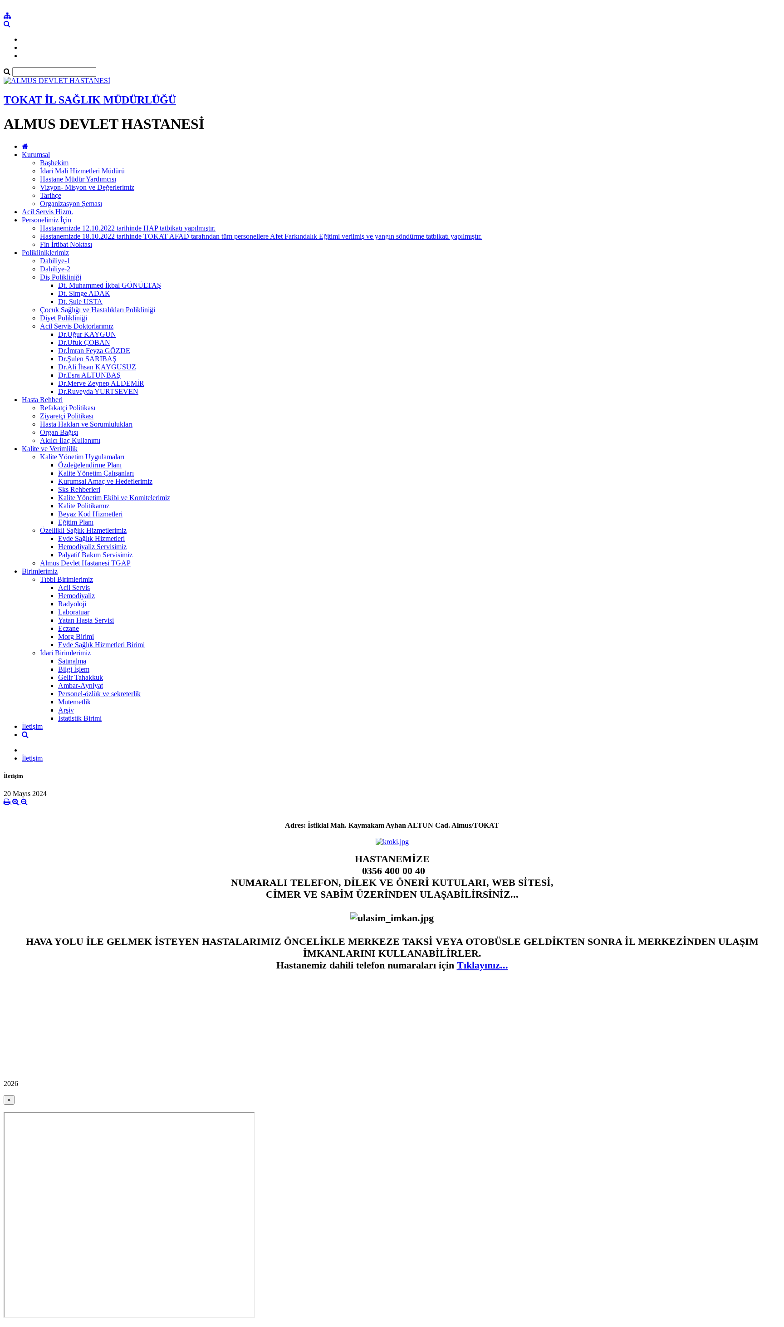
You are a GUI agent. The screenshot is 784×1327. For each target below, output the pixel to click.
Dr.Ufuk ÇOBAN (84, 342)
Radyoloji (72, 604)
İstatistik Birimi (80, 718)
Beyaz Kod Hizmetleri (90, 514)
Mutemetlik (74, 702)
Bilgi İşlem (73, 669)
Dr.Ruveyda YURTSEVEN (98, 391)
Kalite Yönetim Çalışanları (96, 473)
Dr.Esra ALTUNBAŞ (89, 375)
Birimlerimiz (40, 571)
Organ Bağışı (59, 432)
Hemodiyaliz (76, 596)
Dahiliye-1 (55, 261)
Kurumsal (36, 154)
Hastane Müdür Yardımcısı (78, 179)
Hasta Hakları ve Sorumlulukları (86, 424)
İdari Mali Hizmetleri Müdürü (82, 171)
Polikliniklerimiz (45, 252)
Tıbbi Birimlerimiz (66, 579)
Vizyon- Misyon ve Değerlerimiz (87, 187)
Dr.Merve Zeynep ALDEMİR (101, 383)
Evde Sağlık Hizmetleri (91, 538)
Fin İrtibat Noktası (66, 244)
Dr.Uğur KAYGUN (87, 334)
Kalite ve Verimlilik (50, 448)
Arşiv (66, 710)
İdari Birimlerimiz (65, 653)
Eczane (68, 628)
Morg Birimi (76, 636)
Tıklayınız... (482, 965)
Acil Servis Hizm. (47, 212)
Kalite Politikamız (83, 506)
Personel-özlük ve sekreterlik (99, 694)
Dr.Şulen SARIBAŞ (87, 359)
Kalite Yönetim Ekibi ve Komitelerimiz (114, 497)
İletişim (32, 726)
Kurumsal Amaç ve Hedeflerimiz (105, 481)
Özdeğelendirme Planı (90, 465)
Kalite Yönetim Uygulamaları (82, 457)
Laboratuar (73, 612)
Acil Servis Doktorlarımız (76, 326)
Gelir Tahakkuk (80, 677)
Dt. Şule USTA (80, 301)
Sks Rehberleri (79, 489)
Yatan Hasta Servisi (86, 620)
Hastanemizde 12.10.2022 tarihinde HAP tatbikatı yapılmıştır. (128, 228)
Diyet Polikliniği (63, 318)
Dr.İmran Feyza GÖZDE (94, 350)
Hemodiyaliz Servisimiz (92, 546)
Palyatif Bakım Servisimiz (95, 555)
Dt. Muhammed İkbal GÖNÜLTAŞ (109, 285)
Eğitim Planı (75, 522)
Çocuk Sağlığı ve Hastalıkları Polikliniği (97, 310)
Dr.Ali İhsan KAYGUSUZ (97, 367)
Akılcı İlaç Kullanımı (70, 440)
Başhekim (54, 163)
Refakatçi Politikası (67, 408)
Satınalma (72, 661)
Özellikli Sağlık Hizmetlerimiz (83, 530)
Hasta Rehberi (42, 399)
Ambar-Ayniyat (80, 685)
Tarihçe (50, 195)
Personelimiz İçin (46, 220)
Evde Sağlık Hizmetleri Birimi (101, 645)
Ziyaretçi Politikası (66, 416)
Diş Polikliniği (60, 277)
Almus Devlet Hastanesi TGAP (85, 563)
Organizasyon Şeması (71, 203)
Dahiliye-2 (55, 269)
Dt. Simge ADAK (84, 293)
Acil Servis (74, 587)
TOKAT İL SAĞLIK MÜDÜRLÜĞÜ (90, 100)
